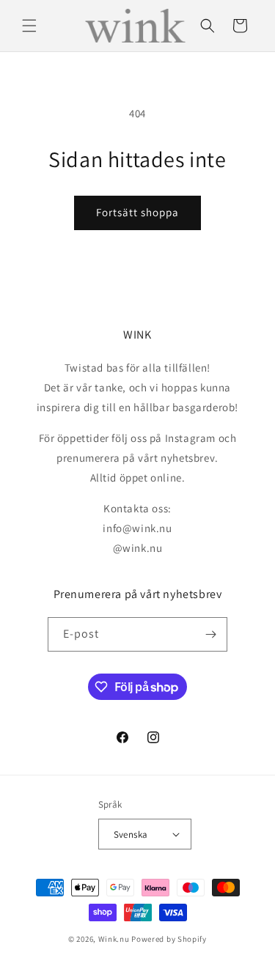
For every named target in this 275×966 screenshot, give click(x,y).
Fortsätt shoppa (137, 212)
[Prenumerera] (210, 634)
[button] (29, 26)
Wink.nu (114, 939)
